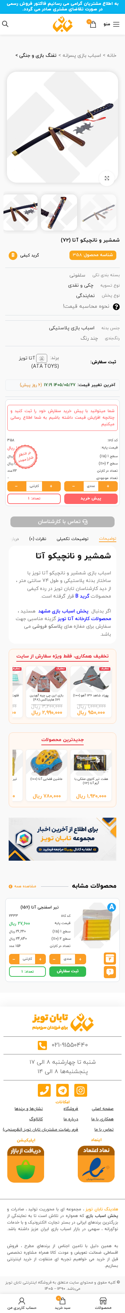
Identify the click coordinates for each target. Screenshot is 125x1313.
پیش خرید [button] (91, 498)
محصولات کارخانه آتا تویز (84, 619)
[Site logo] (62, 23)
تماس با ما (104, 1129)
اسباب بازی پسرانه (81, 55)
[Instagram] (80, 1090)
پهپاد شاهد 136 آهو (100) (91, 695)
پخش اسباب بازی (102, 1216)
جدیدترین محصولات (62, 740)
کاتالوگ (36, 1119)
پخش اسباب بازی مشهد (63, 611)
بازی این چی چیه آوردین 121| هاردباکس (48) (46, 697)
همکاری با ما (102, 1119)
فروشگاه (71, 1109)
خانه (111, 55)
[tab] (107, 538)
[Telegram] (62, 1090)
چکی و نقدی (80, 285)
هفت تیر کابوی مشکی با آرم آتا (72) (91, 781)
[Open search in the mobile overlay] (5, 24)
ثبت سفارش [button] (68, 971)
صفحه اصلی (103, 1109)
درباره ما (71, 1119)
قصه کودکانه (106, 1236)
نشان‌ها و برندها (29, 1109)
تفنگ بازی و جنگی (37, 55)
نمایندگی (85, 296)
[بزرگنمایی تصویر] (107, 178)
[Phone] (44, 1090)
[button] (110, 971)
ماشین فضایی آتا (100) (46, 779)
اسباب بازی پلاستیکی (71, 328)
